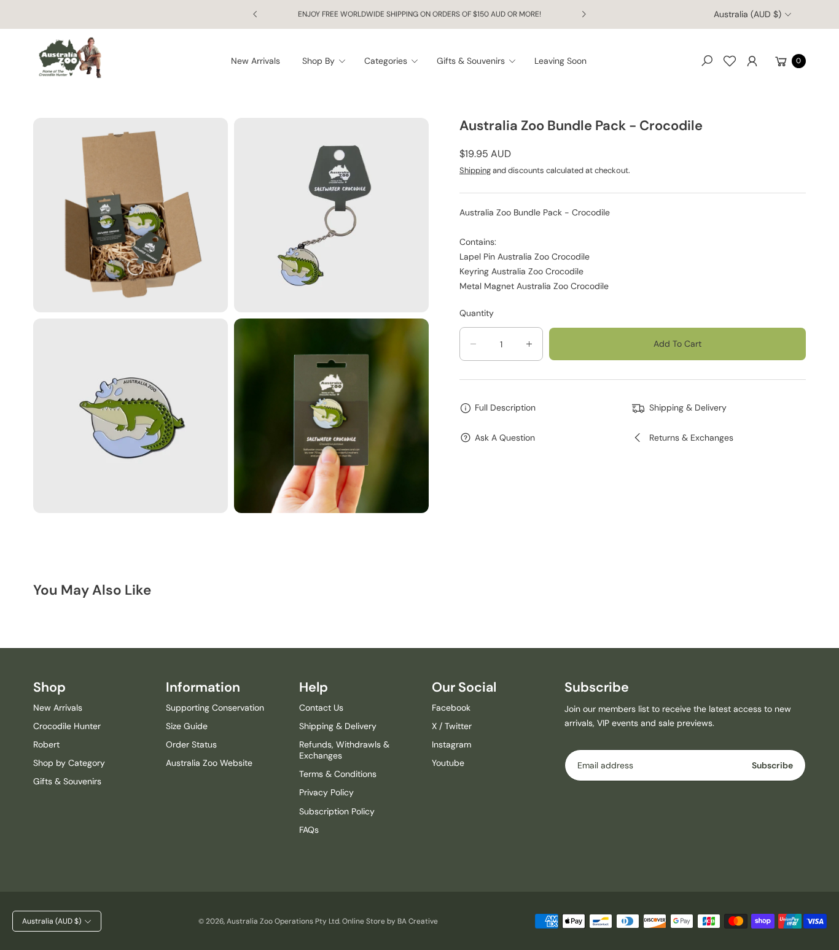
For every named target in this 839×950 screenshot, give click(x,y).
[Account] (752, 60)
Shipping (475, 170)
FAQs (309, 829)
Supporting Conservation (215, 707)
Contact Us (321, 707)
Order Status (191, 744)
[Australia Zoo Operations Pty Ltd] (70, 58)
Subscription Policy (337, 811)
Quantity (476, 313)
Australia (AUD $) (747, 14)
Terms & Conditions (338, 773)
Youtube (448, 762)
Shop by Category (69, 762)
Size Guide (187, 726)
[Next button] (583, 14)
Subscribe (772, 765)
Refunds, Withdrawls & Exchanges (344, 750)
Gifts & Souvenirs (67, 781)
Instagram (451, 744)
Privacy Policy (326, 792)
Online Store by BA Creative (390, 921)
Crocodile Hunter (67, 726)
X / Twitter (452, 726)
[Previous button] (255, 14)
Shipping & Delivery (338, 726)
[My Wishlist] (729, 60)
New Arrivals (57, 707)
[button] (327, 60)
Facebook (451, 707)
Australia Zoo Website (209, 762)
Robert (46, 744)
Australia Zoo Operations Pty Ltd (283, 921)
